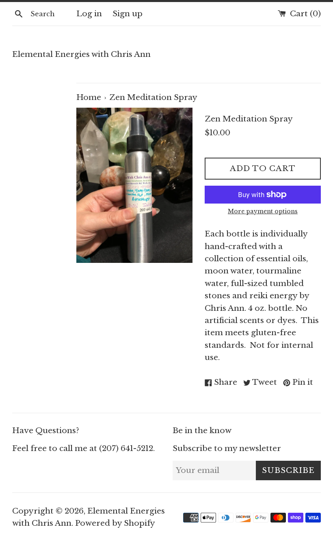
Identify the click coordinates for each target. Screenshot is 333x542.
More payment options (263, 211)
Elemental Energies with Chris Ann (81, 54)
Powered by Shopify (115, 523)
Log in (89, 13)
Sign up (127, 13)
